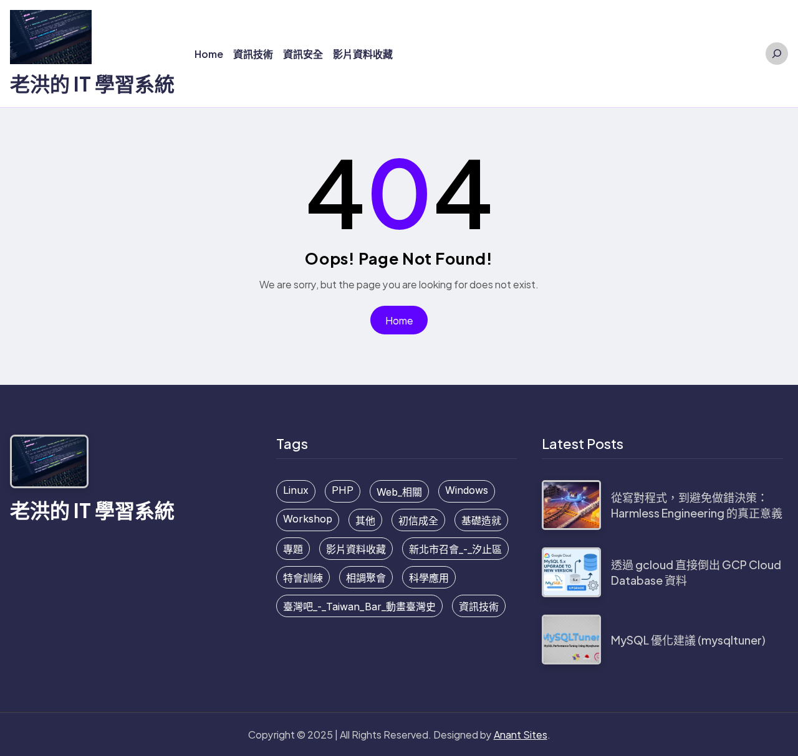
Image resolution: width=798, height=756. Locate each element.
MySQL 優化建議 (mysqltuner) (688, 640)
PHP (342, 490)
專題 (293, 549)
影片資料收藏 (356, 549)
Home (399, 320)
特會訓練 (303, 578)
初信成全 (418, 520)
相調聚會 (366, 578)
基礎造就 (481, 520)
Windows (466, 490)
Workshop (307, 519)
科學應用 (429, 578)
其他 (365, 520)
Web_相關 (399, 492)
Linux (296, 490)
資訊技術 (479, 606)
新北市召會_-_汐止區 (455, 549)
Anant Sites (520, 734)
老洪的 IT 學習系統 (92, 83)
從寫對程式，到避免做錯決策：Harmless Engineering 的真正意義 (696, 505)
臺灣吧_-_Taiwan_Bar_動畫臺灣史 (359, 606)
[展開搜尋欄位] (777, 53)
